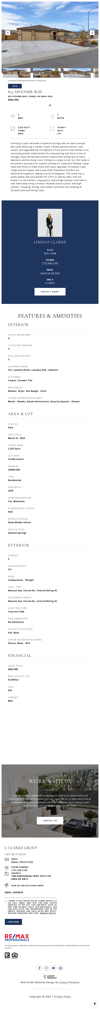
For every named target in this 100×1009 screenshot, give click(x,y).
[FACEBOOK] (39, 968)
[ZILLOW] (60, 968)
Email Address (14, 892)
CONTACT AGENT (50, 291)
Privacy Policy (48, 913)
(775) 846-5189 (50, 263)
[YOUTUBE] (53, 968)
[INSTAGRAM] (46, 968)
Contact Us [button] (50, 820)
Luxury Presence (69, 982)
